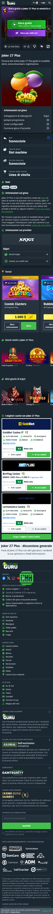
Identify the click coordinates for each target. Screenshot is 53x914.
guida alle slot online (41, 225)
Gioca (28, 325)
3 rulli (13, 187)
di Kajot (11, 12)
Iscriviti (26, 825)
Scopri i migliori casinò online (26, 536)
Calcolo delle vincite (18, 171)
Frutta (5, 187)
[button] (48, 138)
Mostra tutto (9, 443)
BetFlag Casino (12, 473)
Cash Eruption (10, 365)
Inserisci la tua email (12, 816)
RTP (10, 138)
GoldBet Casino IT (13, 432)
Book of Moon (10, 404)
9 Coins (33, 365)
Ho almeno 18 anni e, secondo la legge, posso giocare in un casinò (26, 833)
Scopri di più (15, 912)
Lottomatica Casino (14, 506)
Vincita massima (16, 160)
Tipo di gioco (15, 149)
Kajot (43, 198)
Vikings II (33, 404)
